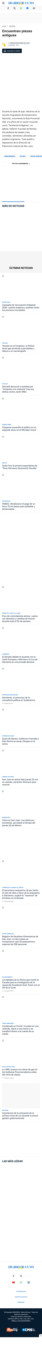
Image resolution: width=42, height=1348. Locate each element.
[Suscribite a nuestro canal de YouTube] (13, 1282)
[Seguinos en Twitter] (21, 1276)
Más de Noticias (13, 206)
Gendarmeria (9, 156)
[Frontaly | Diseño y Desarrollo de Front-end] (12, 1330)
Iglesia (22, 156)
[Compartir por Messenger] (27, 8)
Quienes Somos (21, 1297)
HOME (4, 26)
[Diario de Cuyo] (21, 3)
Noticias (12, 26)
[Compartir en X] (14, 8)
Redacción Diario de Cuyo (20, 43)
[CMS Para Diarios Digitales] (28, 1329)
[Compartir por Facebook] (8, 8)
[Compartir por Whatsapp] (21, 8)
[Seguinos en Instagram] (28, 1276)
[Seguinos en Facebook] (13, 1276)
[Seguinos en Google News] (28, 1282)
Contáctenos (21, 1291)
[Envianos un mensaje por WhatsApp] (21, 1282)
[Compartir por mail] (34, 8)
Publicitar (21, 1302)
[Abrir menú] (3, 3)
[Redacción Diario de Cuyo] (4, 44)
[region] (21, 18)
